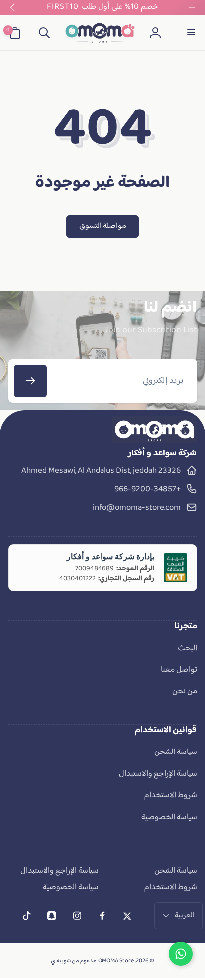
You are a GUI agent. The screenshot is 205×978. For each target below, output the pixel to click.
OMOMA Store (116, 961)
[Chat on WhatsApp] (181, 954)
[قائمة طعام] (190, 33)
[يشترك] (30, 381)
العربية (185, 915)
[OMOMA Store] (154, 441)
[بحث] (44, 33)
